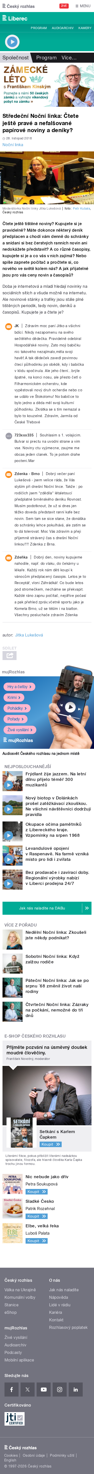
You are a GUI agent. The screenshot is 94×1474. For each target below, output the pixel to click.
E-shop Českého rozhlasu (35, 1036)
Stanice (12, 1305)
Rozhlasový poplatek (68, 1327)
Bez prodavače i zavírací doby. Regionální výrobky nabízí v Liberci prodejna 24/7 (57, 878)
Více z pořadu (21, 925)
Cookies (11, 1455)
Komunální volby (20, 1297)
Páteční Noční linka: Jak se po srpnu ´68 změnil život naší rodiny (57, 986)
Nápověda (58, 1297)
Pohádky (15, 708)
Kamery (84, 28)
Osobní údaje (34, 1455)
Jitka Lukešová (29, 635)
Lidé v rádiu (60, 1305)
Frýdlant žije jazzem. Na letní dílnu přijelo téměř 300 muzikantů (56, 779)
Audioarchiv (62, 28)
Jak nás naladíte (64, 1289)
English (10, 1460)
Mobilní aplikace (19, 1360)
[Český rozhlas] (19, 6)
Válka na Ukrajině (20, 1289)
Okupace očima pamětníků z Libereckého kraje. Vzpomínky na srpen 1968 (53, 830)
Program (39, 28)
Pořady (14, 719)
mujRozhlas (13, 672)
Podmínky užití (62, 1455)
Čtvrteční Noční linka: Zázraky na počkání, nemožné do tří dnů (57, 1010)
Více (69, 58)
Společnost (16, 58)
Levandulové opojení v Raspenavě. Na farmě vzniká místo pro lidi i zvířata (57, 854)
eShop (11, 1312)
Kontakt (56, 1320)
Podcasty (13, 1352)
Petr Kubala (81, 208)
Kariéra (55, 1312)
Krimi (12, 697)
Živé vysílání (18, 729)
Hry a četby (18, 686)
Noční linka (13, 144)
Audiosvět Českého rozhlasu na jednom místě (41, 754)
